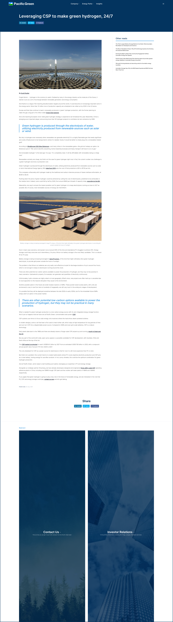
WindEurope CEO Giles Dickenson (38, 146)
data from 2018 (51, 168)
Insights (99, 4)
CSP (74, 314)
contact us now (49, 379)
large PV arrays (54, 259)
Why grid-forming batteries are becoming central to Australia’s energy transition (133, 64)
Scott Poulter (25, 93)
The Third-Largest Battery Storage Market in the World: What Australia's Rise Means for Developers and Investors (134, 44)
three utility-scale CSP (88, 368)
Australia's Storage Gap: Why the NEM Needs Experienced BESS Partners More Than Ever (134, 69)
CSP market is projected (29, 344)
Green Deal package (52, 113)
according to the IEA (93, 181)
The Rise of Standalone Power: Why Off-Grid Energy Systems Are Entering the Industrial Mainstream (134, 49)
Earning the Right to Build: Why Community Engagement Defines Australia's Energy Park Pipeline (132, 54)
